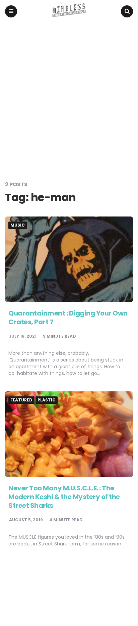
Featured (21, 400)
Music (17, 225)
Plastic (47, 400)
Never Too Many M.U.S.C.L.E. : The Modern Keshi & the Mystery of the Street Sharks (64, 496)
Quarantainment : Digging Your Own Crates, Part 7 (68, 317)
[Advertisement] (69, 96)
